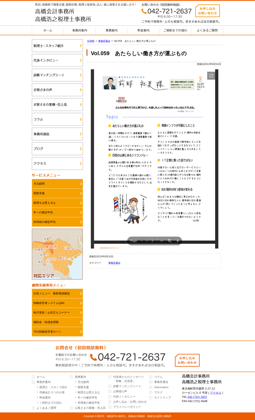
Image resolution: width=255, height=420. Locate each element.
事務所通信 (104, 41)
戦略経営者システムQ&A (48, 302)
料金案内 (143, 30)
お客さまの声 (57, 89)
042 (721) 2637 (197, 396)
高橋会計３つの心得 (52, 392)
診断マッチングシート (57, 75)
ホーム (48, 30)
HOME (90, 41)
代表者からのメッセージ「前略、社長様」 (128, 379)
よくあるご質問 (207, 30)
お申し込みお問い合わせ (207, 10)
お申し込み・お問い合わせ (130, 401)
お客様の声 (120, 391)
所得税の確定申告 (44, 221)
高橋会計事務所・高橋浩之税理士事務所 (72, 15)
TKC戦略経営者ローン (47, 331)
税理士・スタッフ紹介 (57, 45)
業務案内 (112, 30)
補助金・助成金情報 (46, 322)
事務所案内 (80, 30)
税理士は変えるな (44, 202)
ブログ (57, 148)
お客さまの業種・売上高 (57, 104)
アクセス (57, 163)
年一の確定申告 (43, 212)
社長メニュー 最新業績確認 (51, 293)
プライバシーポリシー (127, 406)
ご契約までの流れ (175, 30)
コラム (57, 119)
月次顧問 (39, 183)
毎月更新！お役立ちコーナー (51, 312)
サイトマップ (162, 397)
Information (161, 387)
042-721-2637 (127, 356)
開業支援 (39, 193)
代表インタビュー (57, 60)
